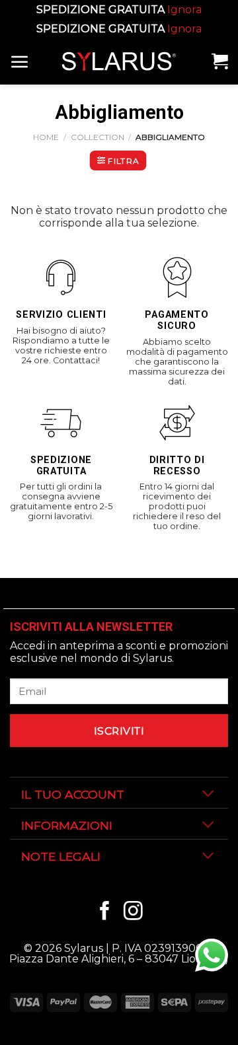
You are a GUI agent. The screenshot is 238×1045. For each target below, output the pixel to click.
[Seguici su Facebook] (104, 912)
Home (46, 137)
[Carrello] (220, 61)
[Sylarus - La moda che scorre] (119, 61)
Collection (97, 137)
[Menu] (20, 61)
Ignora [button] (184, 9)
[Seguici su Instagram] (133, 912)
